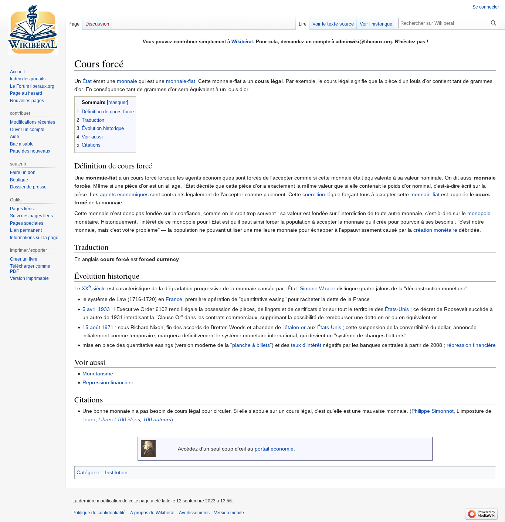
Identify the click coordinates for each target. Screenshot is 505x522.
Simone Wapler (317, 288)
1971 (107, 327)
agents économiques (124, 194)
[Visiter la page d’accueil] (32, 29)
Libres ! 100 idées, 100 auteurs (134, 419)
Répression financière (107, 382)
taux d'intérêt (306, 345)
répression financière (471, 345)
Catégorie (88, 472)
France (174, 299)
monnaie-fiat (180, 81)
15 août (91, 327)
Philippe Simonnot (432, 411)
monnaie (127, 81)
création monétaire (435, 230)
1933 (104, 309)
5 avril (89, 309)
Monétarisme (97, 374)
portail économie (274, 449)
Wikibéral (242, 41)
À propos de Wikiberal (152, 512)
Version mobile (229, 512)
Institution (116, 472)
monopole (479, 213)
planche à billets (251, 345)
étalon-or (295, 327)
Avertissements (194, 512)
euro (90, 419)
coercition (313, 194)
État (87, 81)
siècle (94, 288)
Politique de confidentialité (99, 512)
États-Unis (397, 309)
